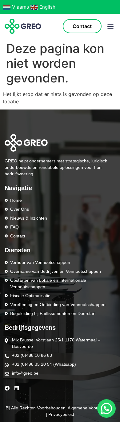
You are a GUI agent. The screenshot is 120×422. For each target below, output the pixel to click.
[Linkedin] (16, 388)
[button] (110, 26)
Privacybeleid (61, 414)
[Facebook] (7, 388)
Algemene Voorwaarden (91, 407)
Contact (82, 26)
